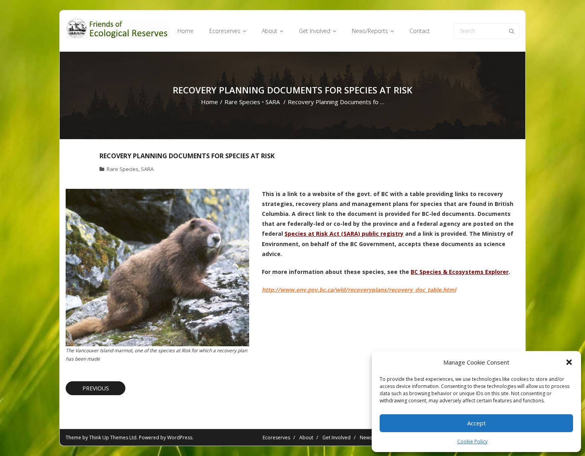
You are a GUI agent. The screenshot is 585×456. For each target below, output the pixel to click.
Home (209, 102)
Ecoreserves (276, 437)
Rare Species (242, 102)
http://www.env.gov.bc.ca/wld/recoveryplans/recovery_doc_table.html (359, 289)
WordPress (179, 437)
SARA (272, 102)
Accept (476, 423)
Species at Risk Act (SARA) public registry (344, 233)
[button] (569, 362)
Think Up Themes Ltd (112, 437)
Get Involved (336, 437)
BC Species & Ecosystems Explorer (460, 272)
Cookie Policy (472, 441)
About (306, 437)
